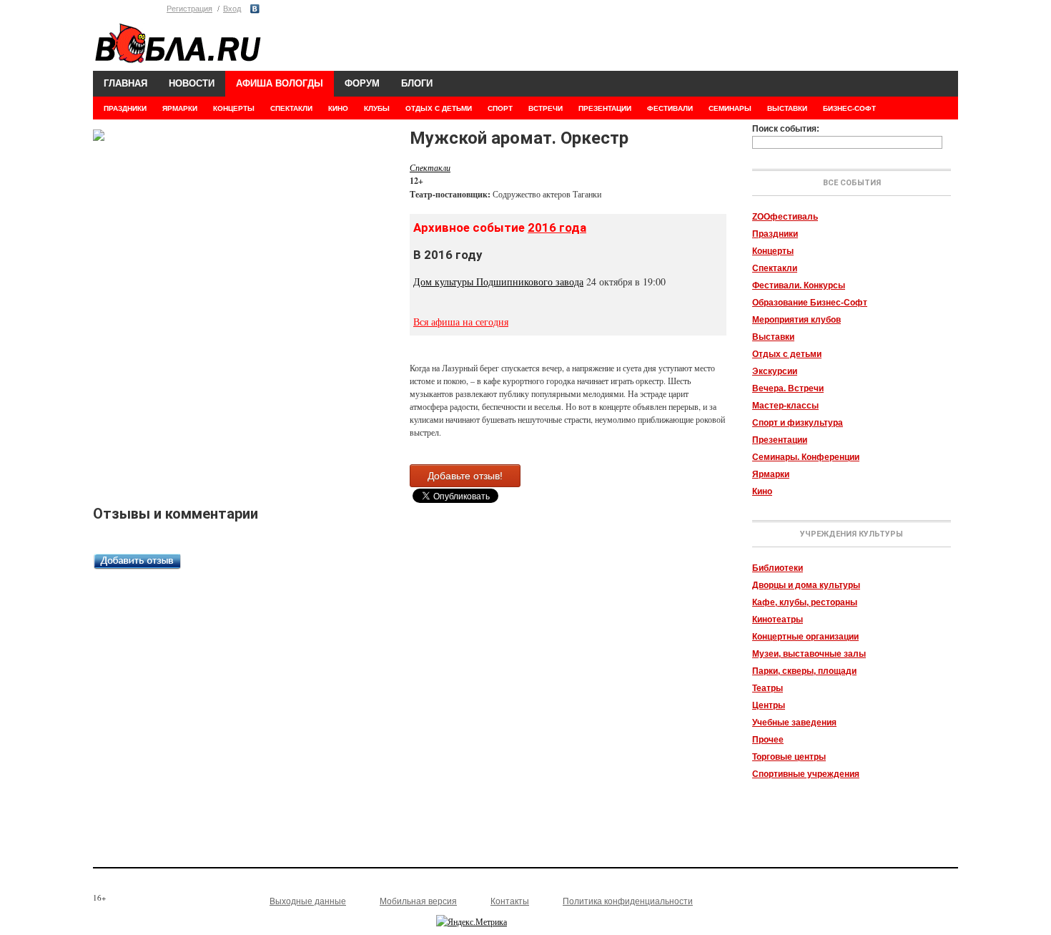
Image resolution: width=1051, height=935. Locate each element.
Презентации (779, 440)
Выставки (773, 337)
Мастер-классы (785, 406)
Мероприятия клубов (796, 320)
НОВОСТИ (191, 83)
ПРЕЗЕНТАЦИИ (604, 108)
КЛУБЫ (377, 108)
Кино (762, 491)
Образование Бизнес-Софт (809, 303)
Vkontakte (255, 9)
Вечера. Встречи (788, 388)
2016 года (557, 227)
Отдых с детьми (786, 354)
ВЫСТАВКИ (787, 108)
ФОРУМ (362, 83)
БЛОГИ (417, 83)
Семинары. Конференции (805, 457)
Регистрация (189, 8)
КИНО (338, 108)
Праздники (775, 234)
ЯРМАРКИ (179, 108)
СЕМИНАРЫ (730, 108)
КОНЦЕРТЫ (234, 108)
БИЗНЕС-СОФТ (849, 108)
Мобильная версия (418, 901)
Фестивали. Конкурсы (798, 285)
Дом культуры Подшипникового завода (498, 281)
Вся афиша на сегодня (460, 321)
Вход (232, 8)
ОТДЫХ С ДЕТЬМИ (438, 108)
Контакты (509, 901)
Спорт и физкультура (797, 423)
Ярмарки (770, 474)
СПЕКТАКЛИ (291, 108)
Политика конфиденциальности (628, 901)
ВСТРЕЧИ (545, 108)
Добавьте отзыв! (465, 475)
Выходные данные (308, 901)
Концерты (773, 251)
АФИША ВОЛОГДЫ (279, 83)
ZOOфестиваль (785, 217)
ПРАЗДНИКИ (125, 108)
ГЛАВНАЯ (125, 83)
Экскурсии (774, 371)
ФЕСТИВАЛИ (670, 108)
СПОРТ (500, 108)
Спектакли (774, 268)
